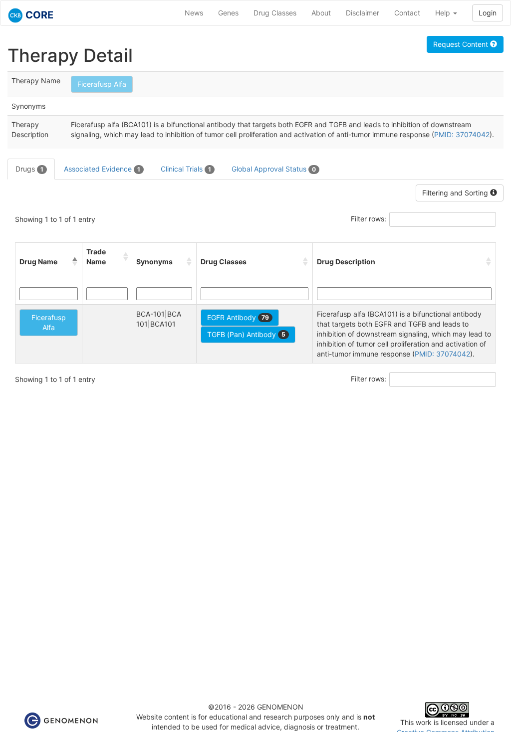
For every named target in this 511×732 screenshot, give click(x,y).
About (321, 12)
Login (488, 12)
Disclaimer (362, 12)
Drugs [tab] (29, 169)
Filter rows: (368, 218)
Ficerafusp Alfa (101, 84)
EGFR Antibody (238, 317)
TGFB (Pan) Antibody (246, 334)
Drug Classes (275, 12)
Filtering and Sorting (456, 192)
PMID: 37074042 (462, 134)
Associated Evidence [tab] (102, 169)
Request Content (461, 44)
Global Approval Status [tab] (274, 169)
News (194, 12)
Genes (228, 12)
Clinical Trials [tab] (186, 169)
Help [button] (443, 12)
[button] (75, 262)
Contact (407, 12)
